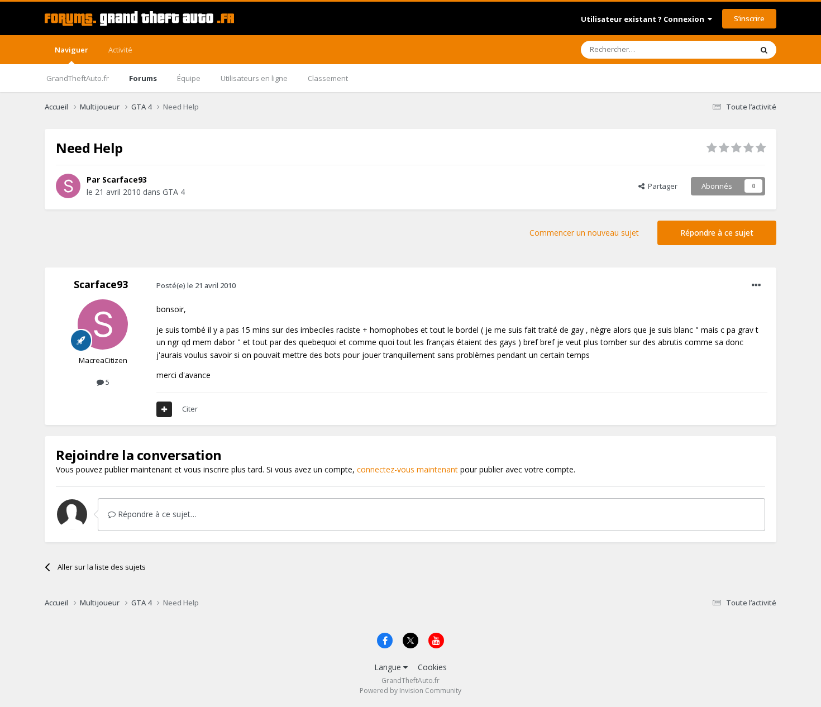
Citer (190, 409)
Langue (388, 667)
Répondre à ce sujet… (156, 514)
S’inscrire (749, 18)
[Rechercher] (764, 50)
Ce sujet (724, 49)
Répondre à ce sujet (716, 232)
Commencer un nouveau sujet (584, 232)
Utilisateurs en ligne (254, 78)
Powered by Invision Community (410, 690)
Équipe (189, 78)
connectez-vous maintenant (407, 469)
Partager (661, 186)
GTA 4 (174, 192)
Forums (143, 78)
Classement (328, 78)
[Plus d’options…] (756, 285)
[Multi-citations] (164, 409)
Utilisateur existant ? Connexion (644, 19)
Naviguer (71, 50)
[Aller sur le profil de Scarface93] (68, 186)
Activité (120, 50)
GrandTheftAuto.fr (77, 78)
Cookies (432, 667)
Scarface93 (124, 179)
